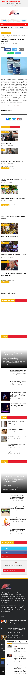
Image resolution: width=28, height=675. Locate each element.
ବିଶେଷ (3, 150)
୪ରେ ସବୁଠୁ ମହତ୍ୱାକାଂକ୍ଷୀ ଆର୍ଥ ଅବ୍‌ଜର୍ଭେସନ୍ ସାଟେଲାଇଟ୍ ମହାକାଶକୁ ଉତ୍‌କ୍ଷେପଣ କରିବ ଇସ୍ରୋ (20, 669)
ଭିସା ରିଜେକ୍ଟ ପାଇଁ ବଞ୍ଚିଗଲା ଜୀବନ (9, 293)
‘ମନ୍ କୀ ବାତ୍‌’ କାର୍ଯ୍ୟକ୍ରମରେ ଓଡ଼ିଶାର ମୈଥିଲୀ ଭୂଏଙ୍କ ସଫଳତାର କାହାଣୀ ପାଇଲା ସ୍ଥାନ (17, 621)
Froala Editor (17, 105)
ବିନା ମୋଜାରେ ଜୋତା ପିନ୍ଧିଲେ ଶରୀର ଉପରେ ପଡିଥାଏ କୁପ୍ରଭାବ (16, 445)
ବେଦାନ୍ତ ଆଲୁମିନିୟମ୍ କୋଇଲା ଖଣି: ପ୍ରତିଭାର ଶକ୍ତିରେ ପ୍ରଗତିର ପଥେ (17, 507)
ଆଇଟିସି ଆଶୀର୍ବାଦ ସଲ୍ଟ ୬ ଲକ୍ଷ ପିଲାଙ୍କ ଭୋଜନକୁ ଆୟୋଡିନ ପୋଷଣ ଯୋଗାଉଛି (18, 518)
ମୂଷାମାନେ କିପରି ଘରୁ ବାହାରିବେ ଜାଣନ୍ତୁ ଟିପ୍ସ (17, 436)
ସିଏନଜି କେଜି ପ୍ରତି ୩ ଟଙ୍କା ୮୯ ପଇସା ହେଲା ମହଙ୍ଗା (13, 198)
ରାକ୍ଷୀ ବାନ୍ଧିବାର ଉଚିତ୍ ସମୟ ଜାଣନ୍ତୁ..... (16, 429)
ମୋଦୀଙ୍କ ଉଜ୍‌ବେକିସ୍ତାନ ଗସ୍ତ (18, 27)
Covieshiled (8, 110)
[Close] (26, 641)
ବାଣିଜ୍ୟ (4, 462)
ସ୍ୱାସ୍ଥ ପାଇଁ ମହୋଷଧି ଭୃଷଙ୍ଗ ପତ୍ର (15, 451)
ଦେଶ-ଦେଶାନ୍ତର (6, 33)
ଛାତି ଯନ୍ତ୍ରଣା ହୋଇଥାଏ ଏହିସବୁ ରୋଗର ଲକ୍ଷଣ (12, 161)
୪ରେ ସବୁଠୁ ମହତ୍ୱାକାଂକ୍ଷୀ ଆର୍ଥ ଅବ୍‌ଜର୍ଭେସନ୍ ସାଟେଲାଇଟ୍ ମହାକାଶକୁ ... (13, 179)
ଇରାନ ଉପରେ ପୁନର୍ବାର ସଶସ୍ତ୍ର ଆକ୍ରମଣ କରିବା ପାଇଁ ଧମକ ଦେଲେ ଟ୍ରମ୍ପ (13, 274)
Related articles (5, 126)
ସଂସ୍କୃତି (4, 337)
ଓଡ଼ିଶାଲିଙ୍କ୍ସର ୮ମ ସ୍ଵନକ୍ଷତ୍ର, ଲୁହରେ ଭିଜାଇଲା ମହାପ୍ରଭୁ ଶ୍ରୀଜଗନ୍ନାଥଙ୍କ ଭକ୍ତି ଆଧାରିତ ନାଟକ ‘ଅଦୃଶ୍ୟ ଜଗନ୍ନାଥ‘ (18, 372)
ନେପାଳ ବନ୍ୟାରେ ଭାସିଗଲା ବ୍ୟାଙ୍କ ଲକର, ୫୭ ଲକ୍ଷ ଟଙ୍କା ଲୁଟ (13, 217)
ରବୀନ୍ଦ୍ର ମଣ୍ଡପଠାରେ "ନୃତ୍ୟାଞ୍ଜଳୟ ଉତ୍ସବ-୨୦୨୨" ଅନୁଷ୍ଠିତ (12, 353)
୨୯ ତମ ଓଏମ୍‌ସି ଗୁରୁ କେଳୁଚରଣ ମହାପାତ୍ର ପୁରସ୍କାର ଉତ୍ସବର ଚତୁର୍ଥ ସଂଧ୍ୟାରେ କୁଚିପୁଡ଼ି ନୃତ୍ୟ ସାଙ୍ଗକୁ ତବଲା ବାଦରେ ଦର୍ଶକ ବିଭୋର (18, 394)
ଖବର (2, 616)
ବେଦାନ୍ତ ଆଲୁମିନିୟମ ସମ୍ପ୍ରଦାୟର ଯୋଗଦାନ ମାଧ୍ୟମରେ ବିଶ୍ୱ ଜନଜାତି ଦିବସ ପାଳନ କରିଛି (17, 530)
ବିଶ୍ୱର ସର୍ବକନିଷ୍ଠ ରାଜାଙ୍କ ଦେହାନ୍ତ (9, 236)
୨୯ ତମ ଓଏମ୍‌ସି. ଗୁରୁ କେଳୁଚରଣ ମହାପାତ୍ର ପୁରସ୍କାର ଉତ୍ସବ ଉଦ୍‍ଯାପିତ (18, 382)
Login (19, 3)
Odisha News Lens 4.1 (15, 126)
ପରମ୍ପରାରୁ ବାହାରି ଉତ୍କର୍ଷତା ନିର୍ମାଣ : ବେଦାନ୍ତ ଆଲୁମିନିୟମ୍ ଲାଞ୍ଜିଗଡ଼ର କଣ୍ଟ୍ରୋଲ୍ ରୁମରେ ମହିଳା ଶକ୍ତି (17, 497)
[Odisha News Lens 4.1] (6, 586)
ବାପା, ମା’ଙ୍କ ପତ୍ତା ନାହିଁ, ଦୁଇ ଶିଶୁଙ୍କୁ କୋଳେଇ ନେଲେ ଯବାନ (13, 254)
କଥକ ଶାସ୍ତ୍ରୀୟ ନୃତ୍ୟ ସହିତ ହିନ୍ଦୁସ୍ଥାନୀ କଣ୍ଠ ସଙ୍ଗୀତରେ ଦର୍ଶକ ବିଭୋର (18, 404)
